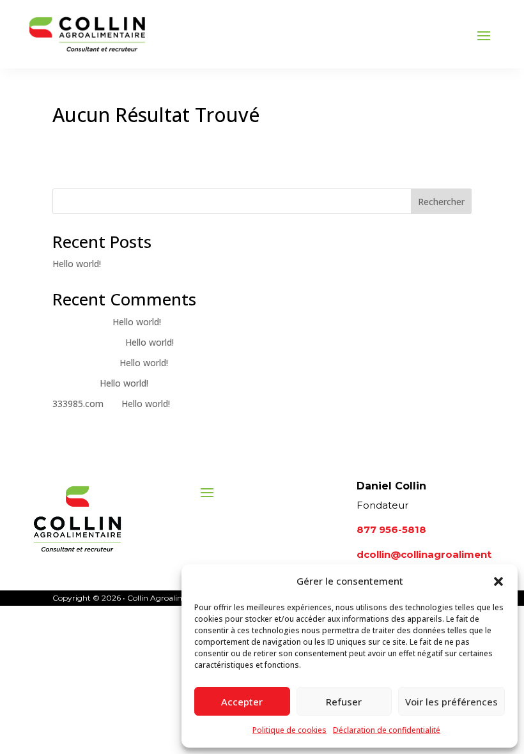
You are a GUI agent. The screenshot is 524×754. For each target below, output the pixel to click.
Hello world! (76, 264)
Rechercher (441, 202)
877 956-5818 (391, 529)
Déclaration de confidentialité (386, 730)
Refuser (344, 701)
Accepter (242, 701)
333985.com (78, 403)
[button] (498, 581)
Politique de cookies (289, 730)
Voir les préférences (451, 701)
